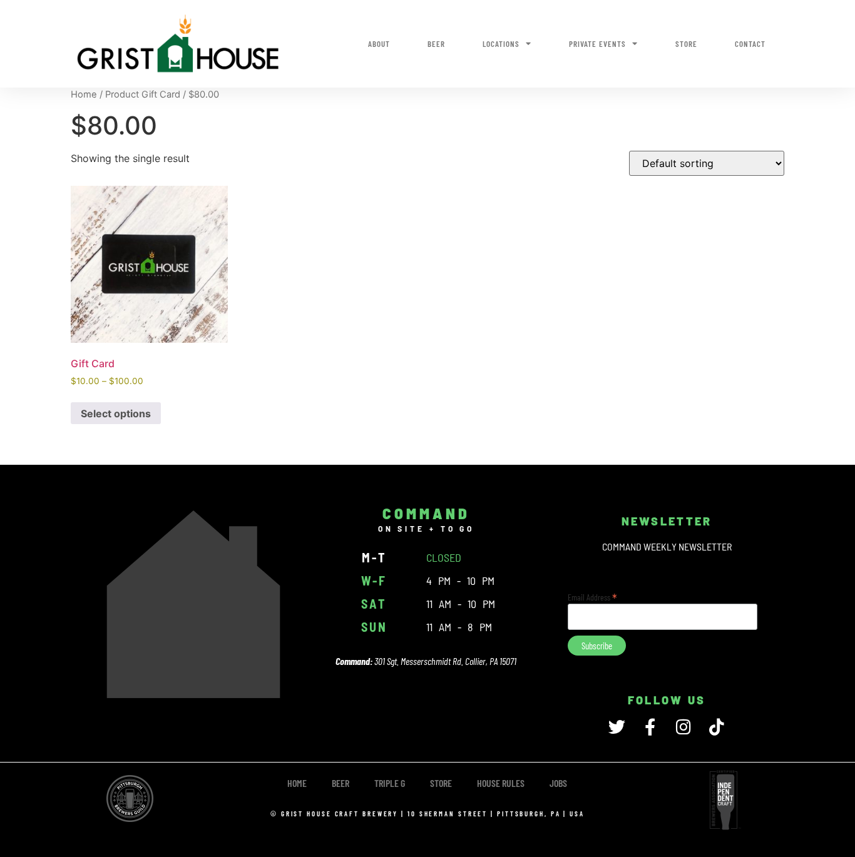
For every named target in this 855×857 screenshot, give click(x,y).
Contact (750, 44)
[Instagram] (683, 726)
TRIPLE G (389, 783)
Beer (436, 44)
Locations (501, 44)
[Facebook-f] (650, 726)
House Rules (501, 783)
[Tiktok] (716, 726)
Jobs (558, 783)
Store (686, 44)
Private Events (597, 44)
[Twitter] (616, 726)
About (379, 44)
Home (84, 94)
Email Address (592, 596)
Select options (116, 413)
